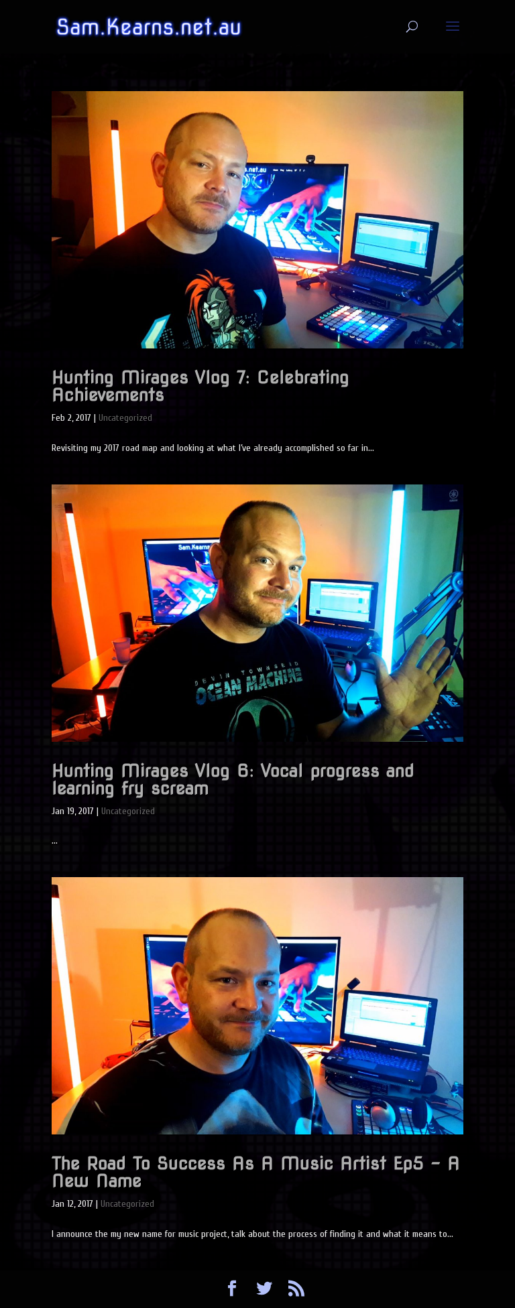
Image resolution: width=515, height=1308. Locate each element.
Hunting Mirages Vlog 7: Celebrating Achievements (200, 386)
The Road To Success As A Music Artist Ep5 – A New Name (256, 1172)
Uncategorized (125, 417)
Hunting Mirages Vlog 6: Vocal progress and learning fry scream (233, 779)
